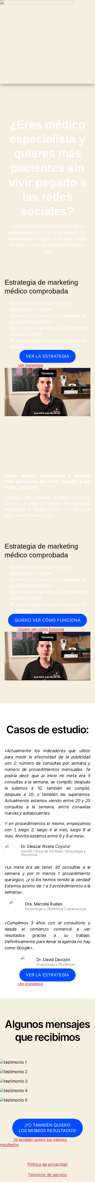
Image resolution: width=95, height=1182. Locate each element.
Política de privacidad (47, 1164)
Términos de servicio (47, 1174)
